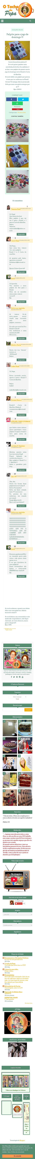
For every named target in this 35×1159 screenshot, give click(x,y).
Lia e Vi (13, 476)
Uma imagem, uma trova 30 (14, 988)
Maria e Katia (16, 345)
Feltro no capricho (18, 308)
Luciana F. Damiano (18, 446)
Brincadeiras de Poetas (12, 986)
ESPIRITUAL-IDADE (11, 998)
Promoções (22, 112)
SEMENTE (8, 993)
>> (30, 629)
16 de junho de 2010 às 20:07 (26, 344)
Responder (21, 234)
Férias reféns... (9, 971)
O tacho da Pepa (10, 963)
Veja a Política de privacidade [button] (16, 1152)
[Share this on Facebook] (11, 99)
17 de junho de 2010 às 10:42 (27, 399)
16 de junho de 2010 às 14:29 (25, 208)
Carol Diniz (15, 241)
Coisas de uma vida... (11, 969)
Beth (13, 278)
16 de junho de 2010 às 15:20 (20, 278)
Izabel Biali (15, 366)
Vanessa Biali (15, 209)
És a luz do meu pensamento (14, 959)
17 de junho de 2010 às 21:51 (16, 447)
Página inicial (8, 630)
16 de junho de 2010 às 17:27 (16, 309)
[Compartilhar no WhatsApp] (17, 103)
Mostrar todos (28, 1003)
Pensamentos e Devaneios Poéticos (16, 958)
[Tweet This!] (23, 99)
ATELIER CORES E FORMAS (20, 421)
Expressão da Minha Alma (13, 992)
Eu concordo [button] (17, 1156)
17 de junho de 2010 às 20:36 (16, 422)
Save (18, 109)
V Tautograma (9, 999)
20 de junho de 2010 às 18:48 (16, 513)
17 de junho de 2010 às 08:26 (24, 365)
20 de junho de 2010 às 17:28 (21, 476)
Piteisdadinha (9, 975)
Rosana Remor (16, 400)
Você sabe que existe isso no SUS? (15, 965)
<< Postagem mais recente (10, 628)
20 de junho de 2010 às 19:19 (20, 548)
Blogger (22, 1140)
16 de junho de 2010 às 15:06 (24, 240)
